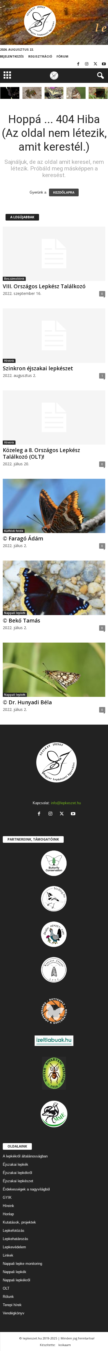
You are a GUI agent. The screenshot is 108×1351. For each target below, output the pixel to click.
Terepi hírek (12, 1305)
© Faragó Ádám (23, 538)
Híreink (9, 361)
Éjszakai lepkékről (17, 1173)
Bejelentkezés (12, 56)
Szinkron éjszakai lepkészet (38, 368)
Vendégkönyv (13, 1313)
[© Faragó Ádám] (32, 93)
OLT (6, 1288)
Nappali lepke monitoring (22, 1264)
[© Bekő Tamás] (54, 588)
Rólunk (8, 1297)
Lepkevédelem (14, 1247)
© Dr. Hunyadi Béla (27, 702)
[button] (99, 76)
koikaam (64, 1345)
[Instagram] (86, 64)
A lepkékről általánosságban (25, 1156)
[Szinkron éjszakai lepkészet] (54, 335)
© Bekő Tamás (21, 620)
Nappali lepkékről (16, 1280)
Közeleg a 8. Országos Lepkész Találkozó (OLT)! (41, 453)
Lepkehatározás (15, 1239)
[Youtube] (104, 64)
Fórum (62, 56)
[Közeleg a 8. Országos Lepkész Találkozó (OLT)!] (54, 417)
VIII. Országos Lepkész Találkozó (44, 286)
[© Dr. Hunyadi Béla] (54, 93)
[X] (95, 64)
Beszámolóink (14, 279)
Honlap (8, 1214)
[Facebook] (78, 64)
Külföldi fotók (13, 531)
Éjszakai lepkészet (18, 1181)
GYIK (7, 1197)
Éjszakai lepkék (15, 1164)
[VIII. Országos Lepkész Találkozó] (54, 254)
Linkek (8, 1255)
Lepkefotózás (13, 1230)
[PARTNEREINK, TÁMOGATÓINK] (54, 863)
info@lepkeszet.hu (66, 803)
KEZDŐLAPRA (63, 192)
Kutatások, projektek (19, 1222)
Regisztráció (40, 56)
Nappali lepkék (14, 613)
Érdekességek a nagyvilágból (26, 1189)
